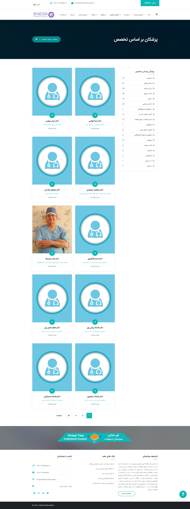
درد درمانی (148, 161)
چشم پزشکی (148, 83)
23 (69, 415)
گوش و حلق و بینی (146, 130)
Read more (126, 493)
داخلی (150, 99)
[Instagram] (39, 493)
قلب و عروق (148, 93)
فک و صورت (148, 145)
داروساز (149, 166)
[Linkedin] (43, 493)
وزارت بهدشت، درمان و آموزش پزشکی (101, 464)
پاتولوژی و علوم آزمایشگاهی (143, 135)
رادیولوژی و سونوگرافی (145, 109)
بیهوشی (149, 140)
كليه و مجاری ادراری (145, 114)
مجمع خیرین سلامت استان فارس (102, 483)
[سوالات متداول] (183, 494)
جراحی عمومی (147, 104)
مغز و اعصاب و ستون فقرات (143, 119)
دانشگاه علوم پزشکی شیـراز (104, 469)
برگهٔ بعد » (59, 415)
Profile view (52, 128)
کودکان (149, 150)
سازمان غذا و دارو (107, 473)
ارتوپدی (149, 78)
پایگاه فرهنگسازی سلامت (105, 478)
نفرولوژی (149, 124)
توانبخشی (148, 155)
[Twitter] (48, 493)
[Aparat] (34, 493)
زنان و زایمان (148, 88)
